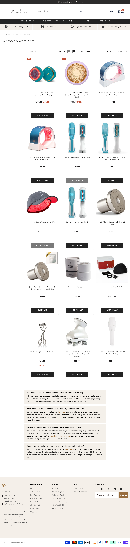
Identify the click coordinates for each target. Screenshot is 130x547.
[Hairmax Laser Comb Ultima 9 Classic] (77, 138)
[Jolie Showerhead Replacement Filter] (77, 267)
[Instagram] (102, 489)
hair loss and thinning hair (61, 436)
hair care (61, 412)
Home (8, 35)
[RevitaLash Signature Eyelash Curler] (42, 332)
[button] (68, 51)
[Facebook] (96, 489)
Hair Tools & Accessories (21, 35)
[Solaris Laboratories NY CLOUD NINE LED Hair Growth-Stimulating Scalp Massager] (77, 332)
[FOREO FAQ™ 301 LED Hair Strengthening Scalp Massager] (42, 73)
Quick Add (112, 245)
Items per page (85, 51)
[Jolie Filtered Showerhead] (112, 202)
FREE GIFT (42, 365)
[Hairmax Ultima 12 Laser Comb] (77, 202)
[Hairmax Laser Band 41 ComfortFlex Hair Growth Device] (112, 73)
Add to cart (42, 116)
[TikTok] (114, 489)
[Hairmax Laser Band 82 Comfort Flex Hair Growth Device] (42, 138)
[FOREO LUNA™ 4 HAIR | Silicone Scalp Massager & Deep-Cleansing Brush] (77, 73)
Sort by (108, 51)
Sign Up (123, 495)
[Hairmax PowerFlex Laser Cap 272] (42, 202)
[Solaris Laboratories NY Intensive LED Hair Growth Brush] (112, 332)
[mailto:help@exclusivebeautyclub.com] (15, 527)
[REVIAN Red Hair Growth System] (112, 267)
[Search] (60, 11)
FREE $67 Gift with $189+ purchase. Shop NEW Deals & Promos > (65, 2)
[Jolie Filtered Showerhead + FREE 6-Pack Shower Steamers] (42, 267)
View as (62, 51)
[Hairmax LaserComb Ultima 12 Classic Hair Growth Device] (112, 138)
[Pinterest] (108, 489)
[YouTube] (121, 489)
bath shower (69, 449)
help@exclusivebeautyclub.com (14, 504)
